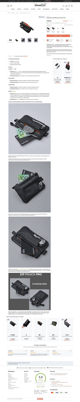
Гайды (67, 9)
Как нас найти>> (54, 383)
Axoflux (19, 99)
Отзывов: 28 (70, 20)
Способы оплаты (11, 377)
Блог (9, 383)
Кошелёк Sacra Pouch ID (26, 336)
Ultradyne (14, 91)
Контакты (10, 374)
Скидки (13, 9)
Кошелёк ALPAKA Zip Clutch (67, 336)
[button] (8, 40)
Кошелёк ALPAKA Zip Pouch (13, 336)
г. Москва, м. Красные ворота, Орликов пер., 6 (59, 382)
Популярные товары (27, 381)
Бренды (62, 9)
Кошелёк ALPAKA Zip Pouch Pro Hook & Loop (40, 337)
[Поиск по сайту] (63, 6)
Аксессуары (55, 9)
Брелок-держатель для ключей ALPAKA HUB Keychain (57, 80)
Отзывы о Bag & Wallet (12, 382)
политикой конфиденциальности (60, 374)
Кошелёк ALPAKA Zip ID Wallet (53, 337)
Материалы (10, 376)
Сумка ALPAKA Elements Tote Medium (68, 80)
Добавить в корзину (58, 35)
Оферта (9, 386)
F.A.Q (9, 373)
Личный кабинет (11, 388)
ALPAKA (48, 16)
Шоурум (9, 375)
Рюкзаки (33, 9)
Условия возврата (11, 385)
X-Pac (18, 71)
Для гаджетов (46, 9)
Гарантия (9, 384)
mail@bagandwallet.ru (68, 386)
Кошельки (26, 9)
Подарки (19, 9)
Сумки (39, 9)
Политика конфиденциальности (13, 387)
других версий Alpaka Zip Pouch (23, 269)
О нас (9, 381)
